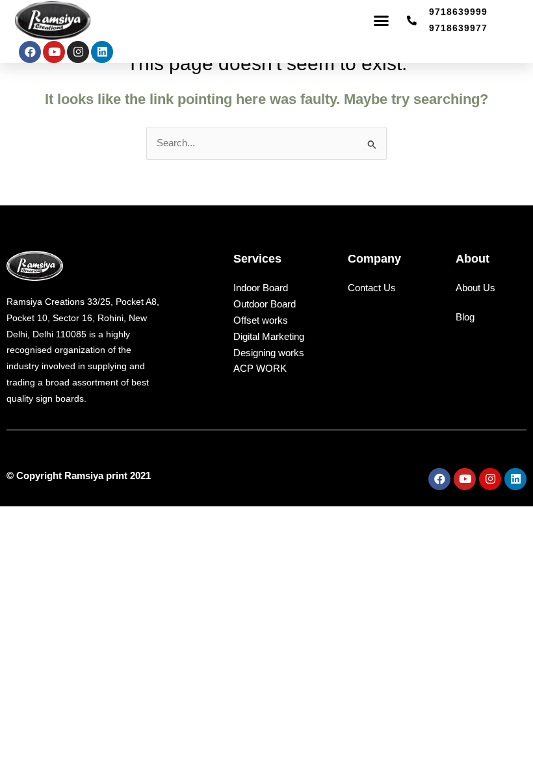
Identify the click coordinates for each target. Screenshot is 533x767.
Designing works (268, 352)
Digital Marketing (268, 336)
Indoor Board (260, 287)
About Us (475, 288)
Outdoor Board (264, 303)
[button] (381, 20)
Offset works (260, 320)
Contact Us (372, 288)
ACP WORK (260, 368)
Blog (465, 317)
